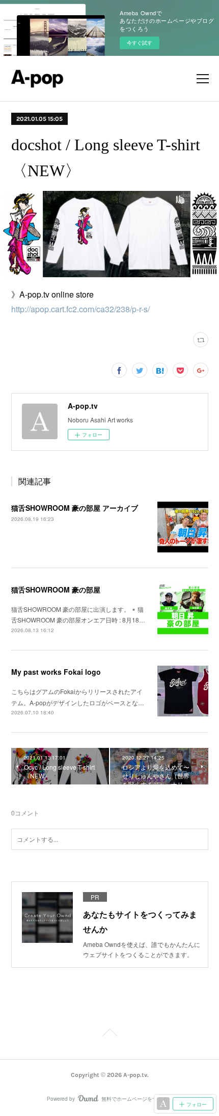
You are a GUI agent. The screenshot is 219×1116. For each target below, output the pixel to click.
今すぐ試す (139, 42)
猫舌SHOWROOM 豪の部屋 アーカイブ (74, 508)
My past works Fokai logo (56, 672)
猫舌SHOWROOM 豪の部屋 (55, 589)
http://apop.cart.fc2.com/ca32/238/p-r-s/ (80, 309)
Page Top (109, 1034)
